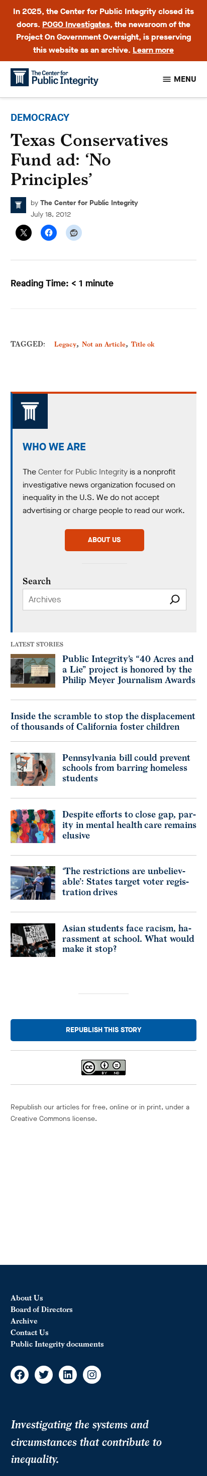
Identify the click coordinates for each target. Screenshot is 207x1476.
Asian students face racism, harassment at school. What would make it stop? (128, 938)
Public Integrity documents (57, 1344)
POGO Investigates (76, 24)
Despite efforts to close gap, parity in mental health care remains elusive (129, 824)
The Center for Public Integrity (89, 203)
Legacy (65, 344)
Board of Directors (42, 1309)
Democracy (40, 117)
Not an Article (104, 344)
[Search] (174, 599)
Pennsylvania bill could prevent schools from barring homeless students (126, 767)
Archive (24, 1321)
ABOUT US (104, 540)
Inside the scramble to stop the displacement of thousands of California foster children (103, 721)
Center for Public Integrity (83, 471)
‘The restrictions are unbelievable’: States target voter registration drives (125, 881)
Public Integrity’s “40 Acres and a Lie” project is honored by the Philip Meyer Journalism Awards (128, 669)
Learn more (153, 50)
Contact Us (30, 1332)
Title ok (143, 344)
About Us (27, 1297)
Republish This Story (103, 1030)
